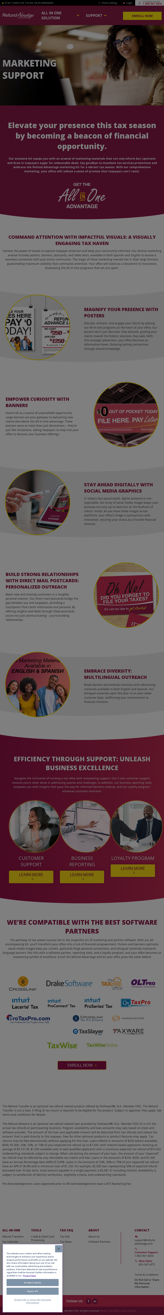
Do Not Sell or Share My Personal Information (32, 1301)
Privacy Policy (29, 1275)
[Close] (58, 1248)
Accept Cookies (32, 1282)
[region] (33, 1278)
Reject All (32, 1291)
